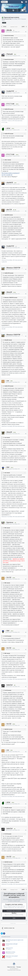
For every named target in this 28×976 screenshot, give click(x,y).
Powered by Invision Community (14, 970)
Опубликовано (12, 31)
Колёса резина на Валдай (11, 943)
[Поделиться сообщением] (25, 31)
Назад (4, 26)
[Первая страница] (2, 27)
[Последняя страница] (26, 27)
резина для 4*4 (9, 948)
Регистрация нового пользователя (14, 910)
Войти (14, 918)
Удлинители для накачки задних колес (14, 940)
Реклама (19, 967)
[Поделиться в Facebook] (4, 933)
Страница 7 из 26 (14, 26)
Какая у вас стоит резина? (12, 956)
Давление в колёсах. (10, 952)
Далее (23, 26)
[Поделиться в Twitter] (2, 933)
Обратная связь (11, 967)
